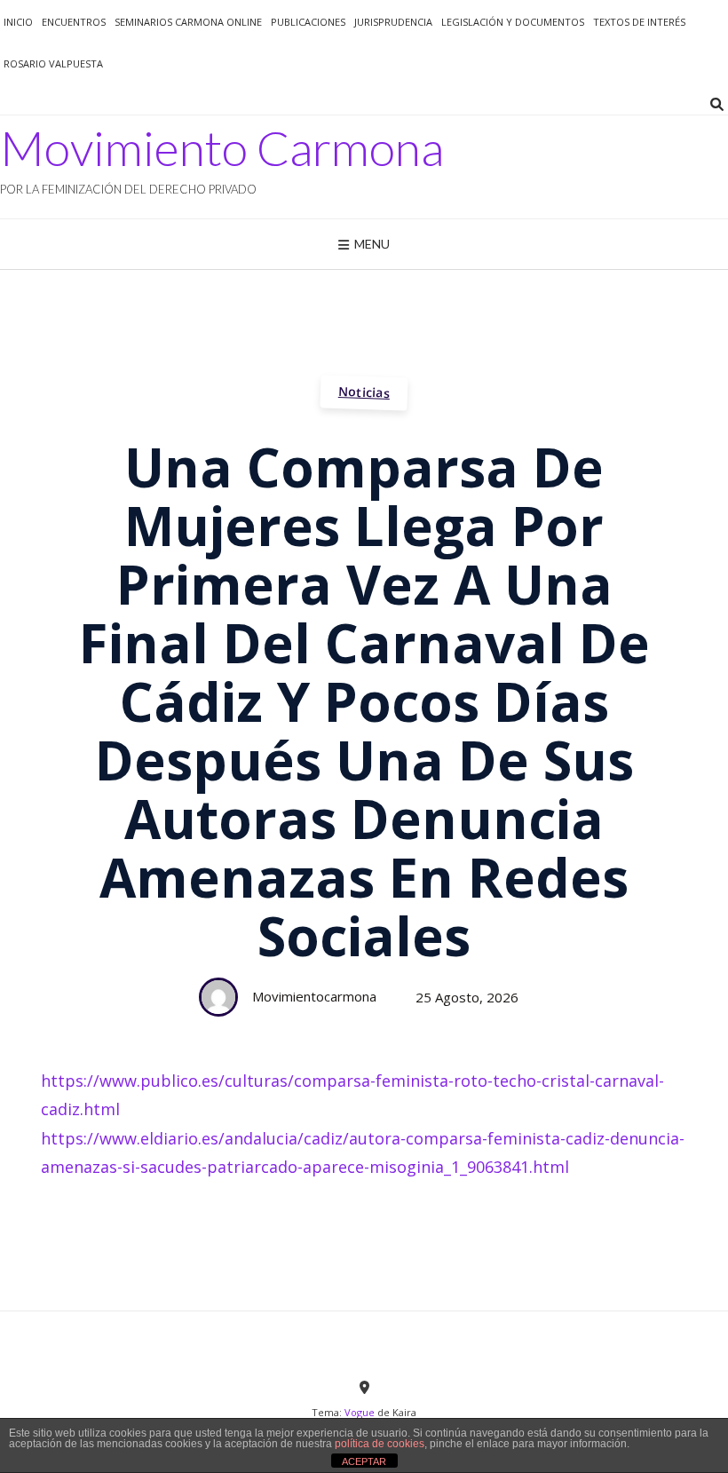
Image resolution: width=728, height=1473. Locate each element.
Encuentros (74, 21)
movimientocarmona (314, 996)
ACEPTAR (364, 1461)
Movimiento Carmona (222, 148)
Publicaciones (308, 21)
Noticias (364, 392)
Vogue (359, 1412)
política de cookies (379, 1443)
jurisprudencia (393, 21)
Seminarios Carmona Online (188, 21)
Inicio (18, 21)
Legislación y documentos (512, 21)
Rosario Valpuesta (53, 63)
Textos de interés (639, 21)
